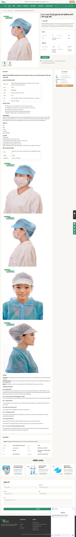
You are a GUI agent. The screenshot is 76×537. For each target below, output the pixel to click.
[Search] (66, 6)
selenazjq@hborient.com (44, 1)
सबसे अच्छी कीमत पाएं (18, 473)
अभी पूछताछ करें (45, 57)
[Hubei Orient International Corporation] (3, 2)
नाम (4, 485)
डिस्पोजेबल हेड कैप (10, 10)
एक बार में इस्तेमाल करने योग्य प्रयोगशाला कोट (39, 524)
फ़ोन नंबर (5, 491)
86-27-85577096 (32, 1)
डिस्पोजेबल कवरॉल (35, 522)
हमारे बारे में (19, 5)
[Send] (73, 535)
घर (1, 10)
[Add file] (52, 535)
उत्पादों (5, 10)
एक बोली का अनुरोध (49, 5)
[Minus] (73, 509)
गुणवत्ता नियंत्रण (33, 5)
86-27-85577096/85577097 (66, 77)
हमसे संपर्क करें (40, 5)
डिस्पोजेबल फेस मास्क (36, 529)
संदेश (5, 497)
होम (5, 5)
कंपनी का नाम (41, 485)
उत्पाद (9, 5)
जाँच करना (72, 1)
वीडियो (14, 5)
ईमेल (40, 491)
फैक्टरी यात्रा (25, 5)
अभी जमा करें (38, 508)
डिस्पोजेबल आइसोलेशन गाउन (37, 526)
